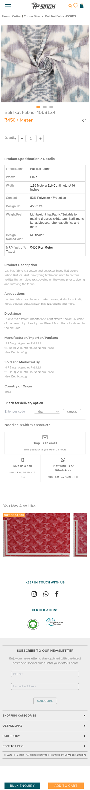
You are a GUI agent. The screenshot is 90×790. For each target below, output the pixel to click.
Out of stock (14, 515)
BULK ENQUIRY (22, 786)
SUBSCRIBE (45, 701)
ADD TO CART (66, 786)
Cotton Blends (33, 16)
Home (6, 16)
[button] (38, 107)
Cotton (17, 16)
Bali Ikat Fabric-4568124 (60, 16)
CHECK (72, 411)
